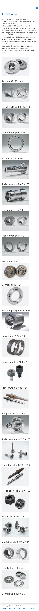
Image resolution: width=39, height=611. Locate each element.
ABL (9, 608)
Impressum (17, 608)
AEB (4, 608)
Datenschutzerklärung (29, 608)
